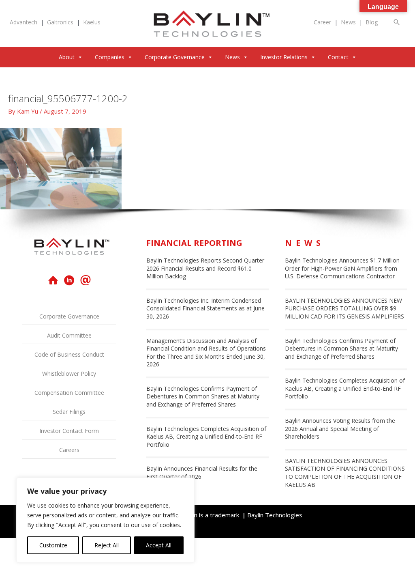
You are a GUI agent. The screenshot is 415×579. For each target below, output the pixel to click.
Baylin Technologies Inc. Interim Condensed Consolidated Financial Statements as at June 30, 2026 (205, 308)
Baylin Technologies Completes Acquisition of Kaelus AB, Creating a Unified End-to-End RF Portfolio (206, 436)
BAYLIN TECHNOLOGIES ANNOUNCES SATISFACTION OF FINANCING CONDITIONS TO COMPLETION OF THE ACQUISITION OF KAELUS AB (345, 473)
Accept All (158, 545)
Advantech (23, 22)
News (348, 22)
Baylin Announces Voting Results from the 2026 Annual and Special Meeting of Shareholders (340, 428)
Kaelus (92, 22)
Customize (53, 545)
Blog (372, 22)
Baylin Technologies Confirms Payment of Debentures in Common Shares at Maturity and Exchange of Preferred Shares (202, 396)
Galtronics (60, 22)
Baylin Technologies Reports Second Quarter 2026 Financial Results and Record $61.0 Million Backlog (205, 268)
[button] (397, 22)
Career (322, 22)
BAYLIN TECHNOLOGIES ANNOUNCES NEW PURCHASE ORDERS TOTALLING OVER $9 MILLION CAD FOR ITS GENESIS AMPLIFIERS (344, 308)
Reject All (106, 545)
